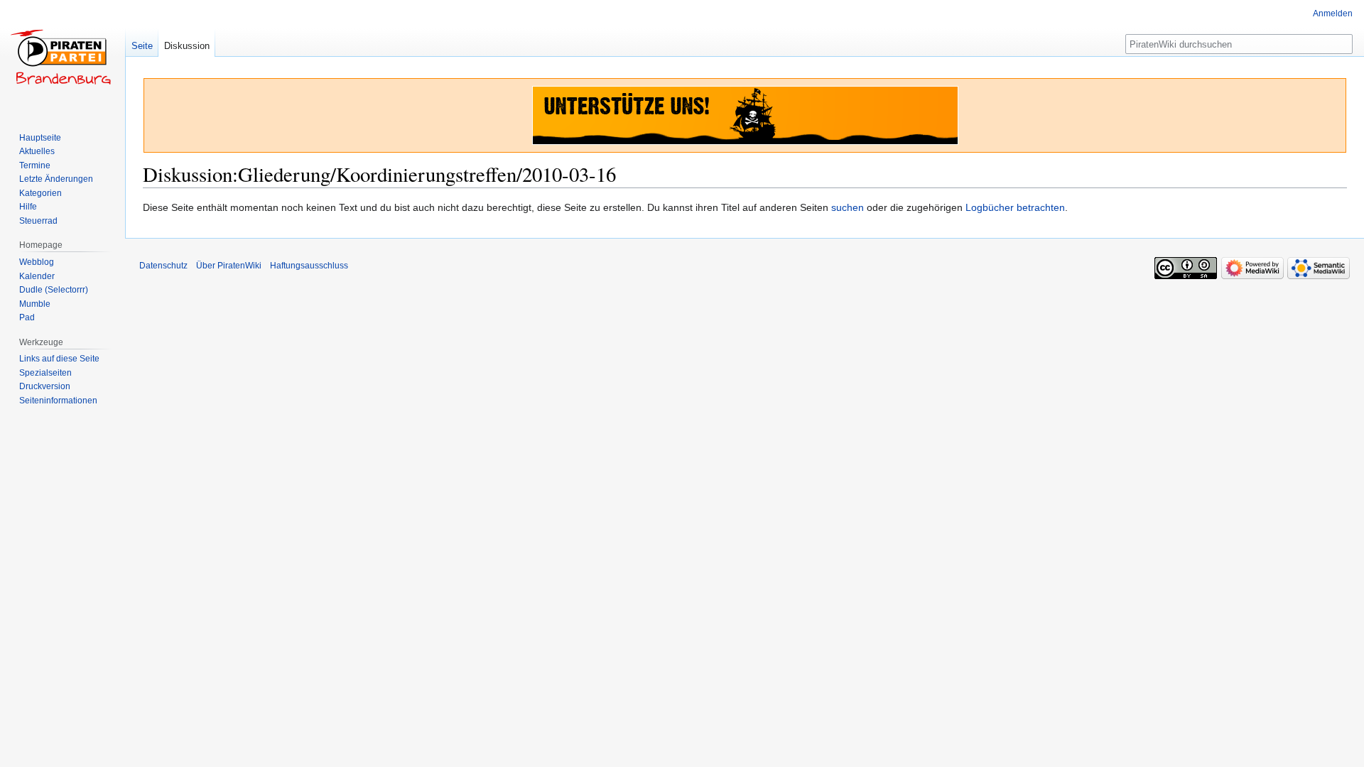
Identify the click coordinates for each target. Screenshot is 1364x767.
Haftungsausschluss (309, 266)
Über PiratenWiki (228, 266)
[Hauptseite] (62, 57)
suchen (847, 207)
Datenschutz (163, 266)
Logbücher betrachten (1015, 207)
